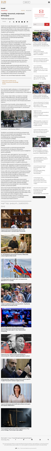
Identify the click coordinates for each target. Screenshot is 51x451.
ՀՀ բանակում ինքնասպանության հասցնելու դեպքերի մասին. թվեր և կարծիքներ (40, 52)
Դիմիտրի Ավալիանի (7, 18)
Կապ (9, 438)
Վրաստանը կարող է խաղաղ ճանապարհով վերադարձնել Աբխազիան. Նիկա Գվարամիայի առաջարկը (13, 330)
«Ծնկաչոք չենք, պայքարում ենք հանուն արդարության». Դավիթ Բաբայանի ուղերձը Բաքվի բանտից (16, 380)
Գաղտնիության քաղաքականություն (22, 438)
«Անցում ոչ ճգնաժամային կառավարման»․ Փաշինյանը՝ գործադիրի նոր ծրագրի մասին (15, 304)
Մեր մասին (4, 438)
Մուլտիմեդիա (41, 136)
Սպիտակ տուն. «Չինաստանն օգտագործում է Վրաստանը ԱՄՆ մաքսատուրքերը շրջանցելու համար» (15, 355)
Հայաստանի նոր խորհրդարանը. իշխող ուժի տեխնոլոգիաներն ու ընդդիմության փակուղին (13, 230)
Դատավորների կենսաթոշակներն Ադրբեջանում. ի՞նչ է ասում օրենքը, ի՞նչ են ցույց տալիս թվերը (15, 429)
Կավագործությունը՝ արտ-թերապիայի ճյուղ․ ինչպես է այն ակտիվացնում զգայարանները (40, 159)
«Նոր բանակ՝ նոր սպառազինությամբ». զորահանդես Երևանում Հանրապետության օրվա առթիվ (40, 180)
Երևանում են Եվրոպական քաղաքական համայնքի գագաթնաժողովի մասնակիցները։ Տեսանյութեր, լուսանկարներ (41, 190)
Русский (3, 8)
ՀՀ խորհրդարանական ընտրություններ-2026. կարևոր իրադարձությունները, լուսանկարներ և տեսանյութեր (39, 169)
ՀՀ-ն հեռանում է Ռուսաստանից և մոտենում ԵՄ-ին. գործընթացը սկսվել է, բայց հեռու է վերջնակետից (41, 151)
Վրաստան (4, 10)
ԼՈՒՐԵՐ (41, 83)
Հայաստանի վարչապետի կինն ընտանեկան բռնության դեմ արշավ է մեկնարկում (15, 404)
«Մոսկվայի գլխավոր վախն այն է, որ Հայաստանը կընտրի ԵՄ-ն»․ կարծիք (14, 279)
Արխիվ (23, 10)
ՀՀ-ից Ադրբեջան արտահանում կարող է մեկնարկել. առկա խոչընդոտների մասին (14, 255)
